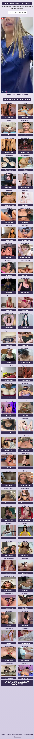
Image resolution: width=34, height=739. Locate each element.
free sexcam (9, 170)
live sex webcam (9, 205)
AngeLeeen (25, 594)
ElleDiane (25, 611)
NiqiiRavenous (9, 331)
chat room (25, 222)
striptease (9, 398)
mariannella (8, 243)
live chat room (25, 380)
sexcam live (9, 433)
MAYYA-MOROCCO (25, 208)
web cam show (25, 240)
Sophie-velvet (9, 594)
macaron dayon (9, 138)
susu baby (25, 646)
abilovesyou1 (25, 488)
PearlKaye (9, 453)
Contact (9, 734)
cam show (25, 398)
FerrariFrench (9, 155)
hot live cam (25, 660)
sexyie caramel (25, 261)
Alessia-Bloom (25, 296)
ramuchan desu (25, 313)
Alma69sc (9, 611)
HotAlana (9, 208)
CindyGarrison (9, 313)
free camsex (25, 433)
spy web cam (25, 135)
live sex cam (9, 678)
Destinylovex (9, 261)
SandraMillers (9, 664)
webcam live (9, 152)
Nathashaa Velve (9, 576)
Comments (10, 95)
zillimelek (9, 191)
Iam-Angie (9, 506)
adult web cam (25, 643)
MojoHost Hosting (17, 734)
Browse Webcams (20, 12)
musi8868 (25, 418)
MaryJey (25, 103)
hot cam (8, 415)
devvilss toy (25, 506)
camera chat (9, 660)
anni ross (25, 664)
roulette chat (9, 573)
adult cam (25, 275)
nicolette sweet (9, 646)
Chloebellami (25, 401)
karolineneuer (25, 138)
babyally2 (9, 523)
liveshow (25, 205)
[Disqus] (17, 710)
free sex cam (25, 152)
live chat (25, 415)
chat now (25, 625)
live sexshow (9, 240)
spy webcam (9, 117)
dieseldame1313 (25, 436)
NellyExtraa (8, 296)
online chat (8, 468)
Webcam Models (28, 734)
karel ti (25, 523)
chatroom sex (25, 187)
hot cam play (25, 293)
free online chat (9, 135)
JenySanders (9, 629)
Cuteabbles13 (25, 120)
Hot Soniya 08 (25, 243)
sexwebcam (25, 117)
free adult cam (8, 450)
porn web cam (25, 328)
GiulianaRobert (25, 155)
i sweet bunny (25, 453)
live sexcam (25, 310)
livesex (9, 625)
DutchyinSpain (8, 278)
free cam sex (9, 222)
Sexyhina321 (25, 348)
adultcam (9, 275)
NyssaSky (9, 103)
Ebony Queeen (8, 488)
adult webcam (9, 380)
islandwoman (25, 576)
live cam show (25, 345)
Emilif (9, 348)
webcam (25, 170)
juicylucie (9, 173)
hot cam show (25, 538)
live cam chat (9, 310)
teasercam (9, 293)
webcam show (8, 608)
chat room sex (8, 590)
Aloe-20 (25, 541)
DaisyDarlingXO (25, 278)
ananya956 (25, 629)
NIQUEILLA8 (25, 226)
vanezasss (25, 558)
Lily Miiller (25, 366)
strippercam (9, 520)
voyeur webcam (25, 520)
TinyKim (25, 173)
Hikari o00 (25, 191)
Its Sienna (9, 541)
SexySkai (25, 331)
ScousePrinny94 (9, 558)
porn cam (9, 538)
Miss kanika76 (8, 366)
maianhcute (9, 383)
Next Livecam (22, 95)
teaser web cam (25, 257)
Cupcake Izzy (9, 401)
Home (11, 12)
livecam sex (9, 187)
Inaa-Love (25, 383)
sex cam (8, 257)
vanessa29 (9, 471)
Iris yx (25, 471)
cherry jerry (8, 436)
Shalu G (9, 418)
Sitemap (3, 734)
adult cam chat (25, 363)
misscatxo (9, 226)
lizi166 (9, 120)
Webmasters (17, 737)
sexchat (8, 363)
